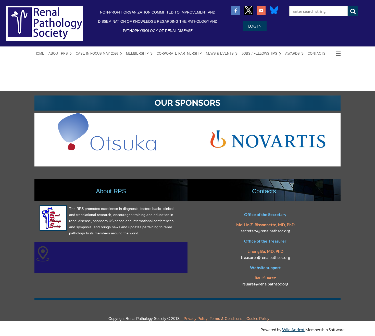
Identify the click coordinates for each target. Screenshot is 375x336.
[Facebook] (235, 10)
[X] (248, 10)
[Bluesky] (274, 10)
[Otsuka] (107, 149)
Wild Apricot (293, 329)
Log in (254, 25)
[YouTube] (261, 10)
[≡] (335, 53)
